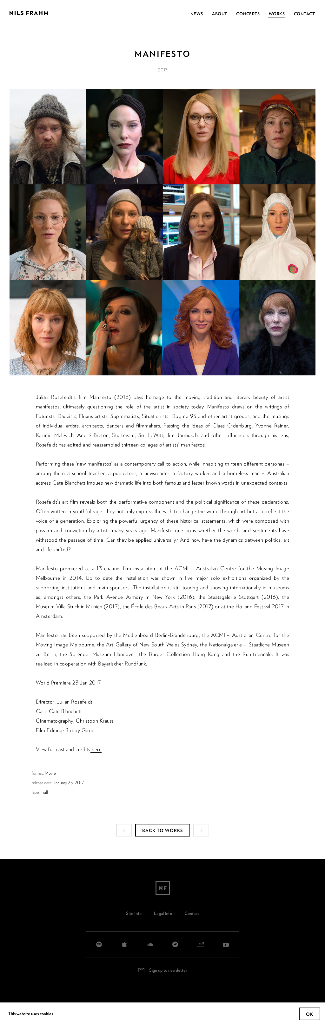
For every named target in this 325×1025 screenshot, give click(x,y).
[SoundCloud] (149, 944)
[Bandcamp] (175, 944)
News (196, 14)
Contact (304, 14)
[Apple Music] (124, 944)
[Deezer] (200, 944)
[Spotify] (99, 944)
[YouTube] (226, 944)
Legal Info (163, 913)
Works (277, 14)
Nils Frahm (163, 888)
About (219, 14)
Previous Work (124, 830)
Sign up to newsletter (168, 970)
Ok (309, 1014)
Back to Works (162, 830)
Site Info (134, 913)
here (96, 749)
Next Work (201, 830)
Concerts (248, 14)
